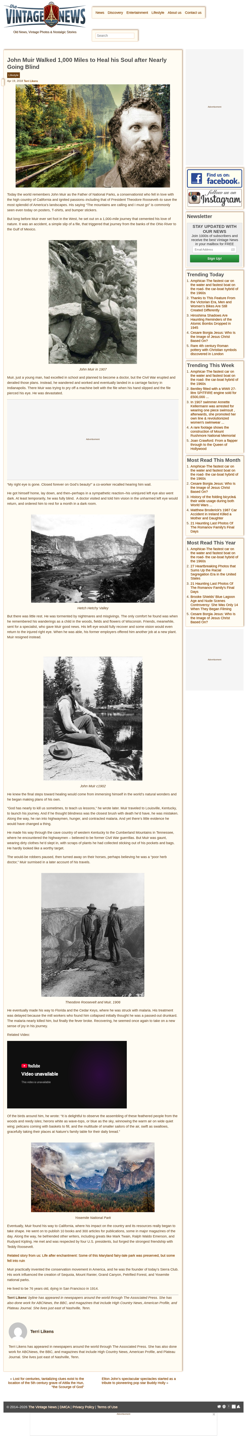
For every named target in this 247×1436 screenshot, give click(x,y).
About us (174, 13)
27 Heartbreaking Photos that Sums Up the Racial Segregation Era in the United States (213, 572)
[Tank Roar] (234, 1407)
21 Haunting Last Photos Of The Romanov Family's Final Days (212, 527)
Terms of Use (107, 1407)
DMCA (65, 1407)
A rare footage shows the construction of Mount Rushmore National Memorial (212, 431)
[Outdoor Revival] (224, 1407)
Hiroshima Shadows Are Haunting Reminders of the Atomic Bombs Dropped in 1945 (211, 321)
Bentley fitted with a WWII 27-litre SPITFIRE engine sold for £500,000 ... (213, 393)
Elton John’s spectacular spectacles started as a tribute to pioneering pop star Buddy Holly (139, 1381)
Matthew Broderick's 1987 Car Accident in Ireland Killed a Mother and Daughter (213, 514)
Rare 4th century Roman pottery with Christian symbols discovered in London (213, 350)
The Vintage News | (44, 1407)
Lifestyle (157, 13)
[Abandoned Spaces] (229, 1407)
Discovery (115, 13)
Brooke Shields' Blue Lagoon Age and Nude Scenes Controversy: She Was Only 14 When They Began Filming (214, 603)
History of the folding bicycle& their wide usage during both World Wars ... (213, 501)
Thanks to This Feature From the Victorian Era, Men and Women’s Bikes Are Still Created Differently (212, 304)
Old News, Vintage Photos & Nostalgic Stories (44, 32)
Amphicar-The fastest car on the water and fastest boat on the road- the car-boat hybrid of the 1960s (214, 287)
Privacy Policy (83, 1407)
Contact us (193, 13)
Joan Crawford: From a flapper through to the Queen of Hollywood (214, 445)
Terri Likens (31, 80)
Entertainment (137, 13)
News (100, 13)
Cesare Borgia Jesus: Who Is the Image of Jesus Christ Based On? (212, 337)
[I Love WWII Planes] (238, 1407)
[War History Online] (219, 1407)
